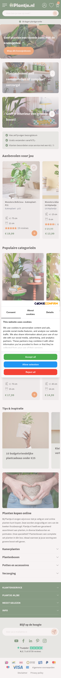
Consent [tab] (10, 312)
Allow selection (30, 364)
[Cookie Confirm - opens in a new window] (46, 303)
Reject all (31, 372)
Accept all (30, 357)
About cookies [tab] (30, 312)
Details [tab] (50, 312)
